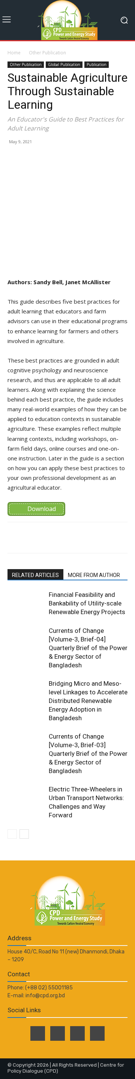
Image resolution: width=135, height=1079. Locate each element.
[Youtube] (97, 1033)
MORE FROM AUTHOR (94, 575)
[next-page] (24, 834)
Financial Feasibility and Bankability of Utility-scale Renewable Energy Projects (87, 603)
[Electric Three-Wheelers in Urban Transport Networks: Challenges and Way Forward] (26, 798)
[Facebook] (37, 1033)
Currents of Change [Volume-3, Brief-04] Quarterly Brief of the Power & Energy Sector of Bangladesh (88, 648)
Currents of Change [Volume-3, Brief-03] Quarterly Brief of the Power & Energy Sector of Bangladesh (88, 754)
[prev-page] (12, 834)
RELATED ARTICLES (35, 575)
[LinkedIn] (77, 1033)
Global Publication (64, 64)
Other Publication (47, 52)
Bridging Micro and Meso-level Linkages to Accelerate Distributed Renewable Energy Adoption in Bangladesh (88, 701)
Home (14, 52)
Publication (96, 64)
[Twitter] (57, 1033)
